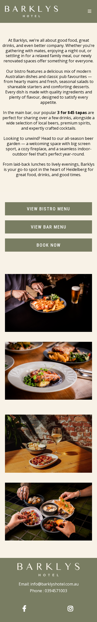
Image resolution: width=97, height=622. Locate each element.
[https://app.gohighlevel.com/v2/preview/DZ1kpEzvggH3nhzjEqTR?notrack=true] (48, 569)
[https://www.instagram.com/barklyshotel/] (71, 607)
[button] (89, 11)
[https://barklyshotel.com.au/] (31, 11)
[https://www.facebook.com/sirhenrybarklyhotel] (25, 607)
